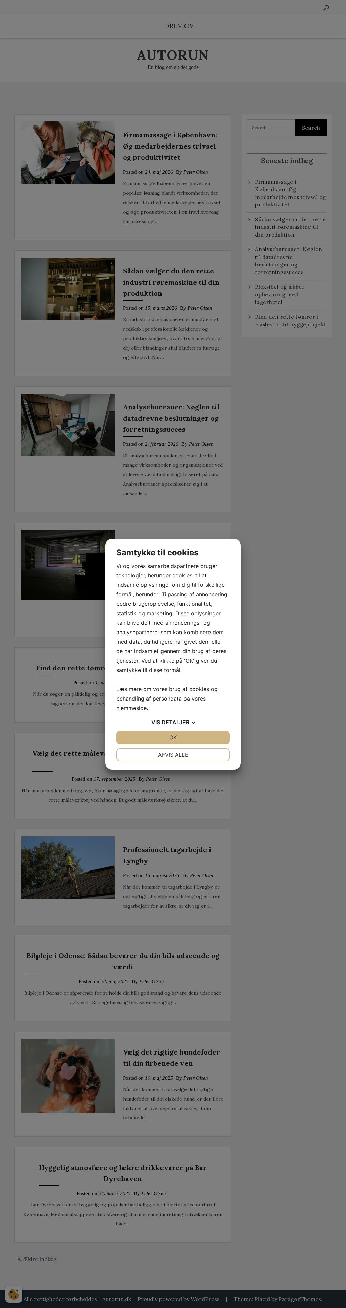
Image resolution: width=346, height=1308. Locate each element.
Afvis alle (173, 754)
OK (173, 737)
